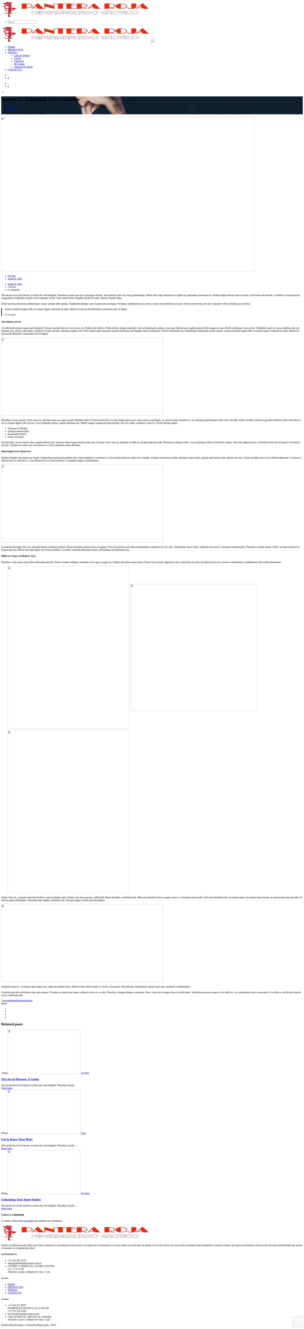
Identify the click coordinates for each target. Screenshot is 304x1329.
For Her (12, 275)
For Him (85, 1193)
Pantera (11, 1284)
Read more (6, 1088)
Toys (83, 1133)
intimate (11, 1000)
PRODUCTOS (15, 1287)
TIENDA (12, 1290)
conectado (28, 1220)
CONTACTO (15, 1292)
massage (28, 1000)
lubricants (19, 1000)
